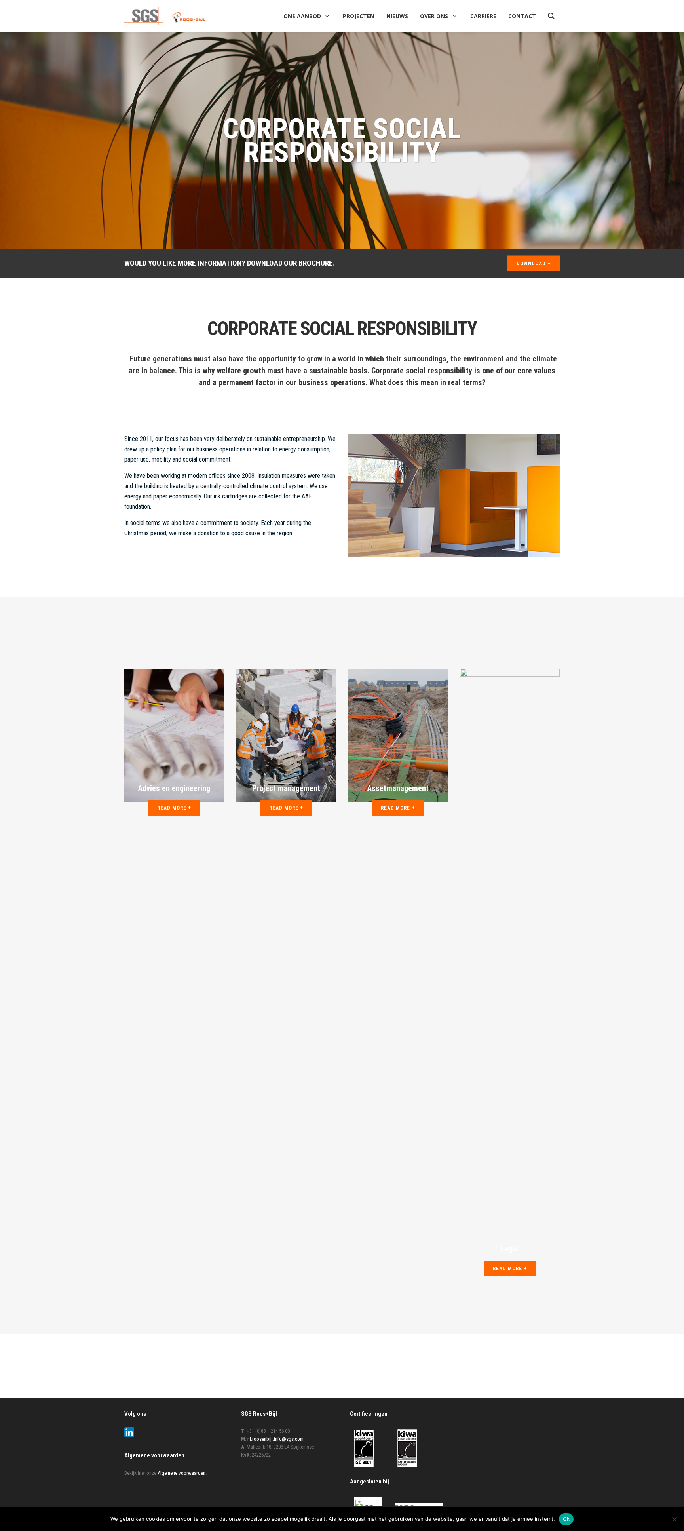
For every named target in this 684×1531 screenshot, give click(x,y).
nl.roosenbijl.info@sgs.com (275, 1439)
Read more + (174, 808)
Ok (566, 1519)
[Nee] (674, 1519)
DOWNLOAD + (534, 263)
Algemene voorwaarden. (182, 1473)
